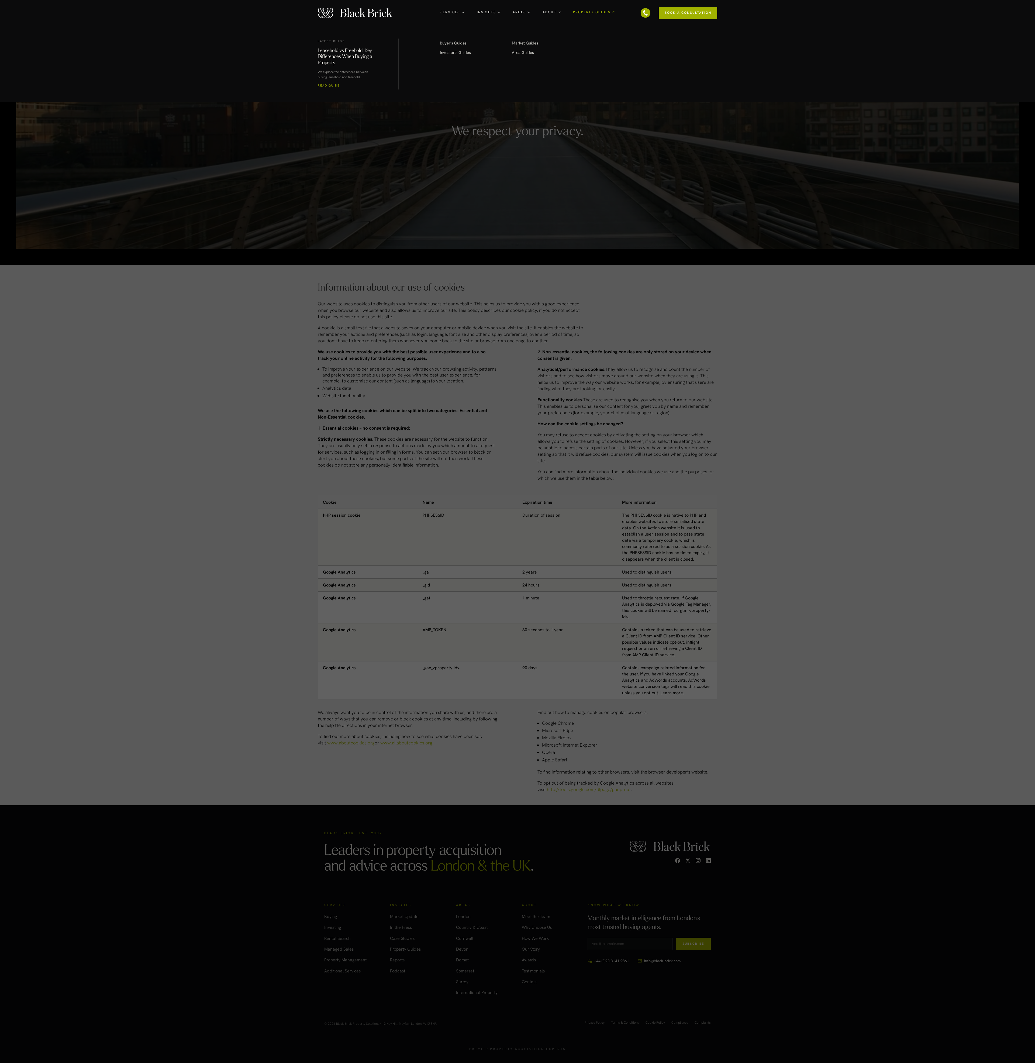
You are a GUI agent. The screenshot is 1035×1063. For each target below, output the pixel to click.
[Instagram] (698, 860)
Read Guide (329, 85)
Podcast (397, 971)
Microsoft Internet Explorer (569, 745)
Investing (332, 927)
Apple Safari (554, 760)
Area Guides (523, 52)
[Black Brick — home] (355, 13)
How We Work (535, 938)
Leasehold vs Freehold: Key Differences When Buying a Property (345, 56)
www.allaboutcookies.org (406, 743)
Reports (397, 960)
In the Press (401, 927)
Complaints (703, 1023)
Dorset (462, 960)
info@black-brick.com (662, 961)
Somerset (465, 971)
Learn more (671, 693)
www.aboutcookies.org (351, 743)
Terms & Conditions (625, 1023)
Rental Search (337, 938)
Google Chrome (558, 723)
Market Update (404, 916)
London (463, 916)
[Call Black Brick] (645, 13)
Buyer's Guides (453, 43)
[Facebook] (677, 860)
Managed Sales (339, 949)
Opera (548, 752)
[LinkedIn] (708, 860)
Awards (529, 960)
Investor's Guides (455, 52)
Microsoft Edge (557, 730)
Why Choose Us (537, 927)
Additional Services (342, 971)
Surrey (462, 982)
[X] (687, 860)
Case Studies (402, 938)
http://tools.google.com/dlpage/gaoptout (589, 789)
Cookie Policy (655, 1023)
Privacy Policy (595, 1023)
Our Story (531, 949)
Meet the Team (536, 916)
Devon (462, 949)
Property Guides (405, 949)
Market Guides (525, 43)
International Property (477, 992)
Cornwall (464, 938)
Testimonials (533, 971)
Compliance (679, 1023)
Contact (529, 982)
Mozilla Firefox (557, 738)
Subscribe (693, 943)
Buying (330, 916)
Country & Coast (472, 927)
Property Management (345, 960)
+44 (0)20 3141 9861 (611, 961)
